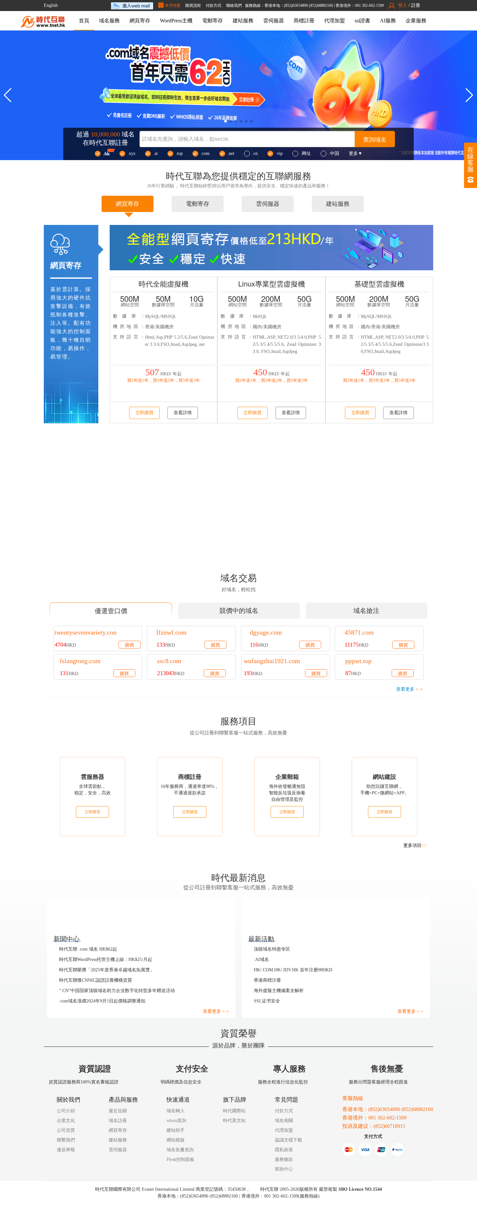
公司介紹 (66, 1111)
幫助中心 (286, 1169)
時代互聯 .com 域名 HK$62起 (88, 949)
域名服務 (109, 21)
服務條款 (286, 1160)
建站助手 (175, 1131)
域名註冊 (118, 1121)
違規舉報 (66, 1150)
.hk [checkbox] (106, 154)
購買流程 (182, 5)
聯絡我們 (223, 5)
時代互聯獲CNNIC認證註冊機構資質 (95, 980)
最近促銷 (118, 1111)
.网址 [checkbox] (305, 154)
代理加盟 (334, 21)
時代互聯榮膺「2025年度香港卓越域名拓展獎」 (107, 970)
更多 (355, 154)
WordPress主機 (176, 21)
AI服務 (388, 21)
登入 (403, 5)
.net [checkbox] (230, 154)
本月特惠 (161, 5)
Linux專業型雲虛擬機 (271, 284)
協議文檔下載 (290, 1140)
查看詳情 (183, 413)
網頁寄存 (139, 21)
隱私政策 (286, 1150)
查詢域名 (374, 139)
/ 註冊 (414, 5)
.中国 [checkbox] (334, 154)
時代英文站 (236, 1121)
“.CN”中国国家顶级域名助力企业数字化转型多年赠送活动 (119, 991)
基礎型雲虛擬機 (379, 284)
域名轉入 (175, 1111)
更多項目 (414, 846)
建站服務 (243, 21)
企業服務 (416, 21)
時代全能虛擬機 (164, 284)
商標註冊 (304, 21)
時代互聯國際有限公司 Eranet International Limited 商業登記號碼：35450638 (170, 1190)
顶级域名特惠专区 (272, 949)
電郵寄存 (212, 21)
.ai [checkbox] (155, 154)
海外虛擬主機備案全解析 (279, 991)
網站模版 (175, 1140)
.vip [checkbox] (279, 154)
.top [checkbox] (179, 154)
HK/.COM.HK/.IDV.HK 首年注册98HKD (292, 970)
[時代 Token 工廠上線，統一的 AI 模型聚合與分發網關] (238, 96)
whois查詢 (177, 1121)
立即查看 (255, 533)
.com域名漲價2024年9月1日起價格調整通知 (104, 1001)
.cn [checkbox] (255, 154)
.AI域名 (261, 960)
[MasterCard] (348, 1150)
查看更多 (409, 690)
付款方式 (203, 5)
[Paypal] (397, 1150)
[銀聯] (381, 1150)
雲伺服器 (273, 21)
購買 (129, 645)
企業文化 (66, 1121)
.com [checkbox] (205, 154)
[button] (469, 96)
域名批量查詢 (180, 1150)
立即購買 (145, 413)
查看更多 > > (216, 1012)
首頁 (84, 21)
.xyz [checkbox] (131, 154)
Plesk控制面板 (181, 1160)
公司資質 (66, 1131)
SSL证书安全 (267, 1001)
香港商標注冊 (267, 980)
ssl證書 (362, 21)
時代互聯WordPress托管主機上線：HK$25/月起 (107, 960)
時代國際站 (236, 1111)
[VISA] (365, 1150)
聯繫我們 (66, 1140)
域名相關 (286, 1121)
